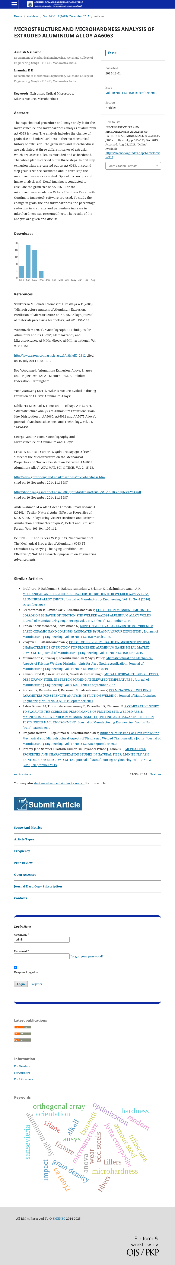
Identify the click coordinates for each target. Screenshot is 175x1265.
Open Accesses (25, 874)
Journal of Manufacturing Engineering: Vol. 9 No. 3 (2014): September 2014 (77, 621)
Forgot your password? (87, 956)
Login (21, 984)
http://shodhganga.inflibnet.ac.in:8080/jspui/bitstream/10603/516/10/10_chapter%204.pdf (77, 492)
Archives (32, 16)
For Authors (22, 1073)
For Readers (22, 1066)
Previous (25, 774)
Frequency (22, 851)
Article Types (24, 839)
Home (18, 16)
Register (36, 984)
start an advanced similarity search (59, 783)
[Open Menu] (14, 4)
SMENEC (59, 1218)
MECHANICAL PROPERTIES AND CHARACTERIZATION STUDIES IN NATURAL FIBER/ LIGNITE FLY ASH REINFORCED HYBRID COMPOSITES (86, 754)
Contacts (20, 898)
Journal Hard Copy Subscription (38, 886)
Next (153, 774)
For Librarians (23, 1079)
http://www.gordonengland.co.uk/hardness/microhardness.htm (59, 477)
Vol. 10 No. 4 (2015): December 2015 (66, 16)
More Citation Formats (122, 166)
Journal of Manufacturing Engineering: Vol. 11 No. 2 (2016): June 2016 (92, 653)
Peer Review (23, 863)
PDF (114, 53)
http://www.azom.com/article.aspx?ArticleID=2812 (50, 355)
